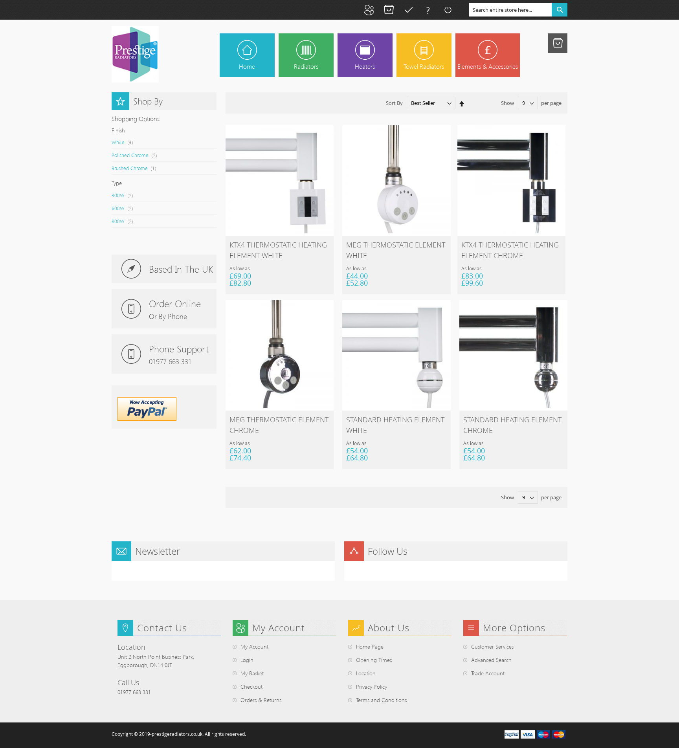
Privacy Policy (371, 686)
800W (126, 220)
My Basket (388, 10)
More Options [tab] (514, 628)
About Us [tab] (388, 628)
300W (126, 194)
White (126, 141)
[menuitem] (306, 55)
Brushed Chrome (138, 167)
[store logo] (135, 54)
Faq (428, 10)
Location (366, 673)
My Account (369, 10)
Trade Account (488, 673)
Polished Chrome (138, 154)
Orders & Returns (260, 700)
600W (126, 207)
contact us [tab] (162, 628)
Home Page (370, 646)
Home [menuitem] (247, 66)
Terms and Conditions (381, 700)
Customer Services (492, 646)
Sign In (447, 10)
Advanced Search (491, 660)
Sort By (394, 102)
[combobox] (518, 9)
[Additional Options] (146, 418)
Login (246, 660)
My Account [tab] (278, 628)
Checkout (408, 10)
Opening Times (374, 660)
